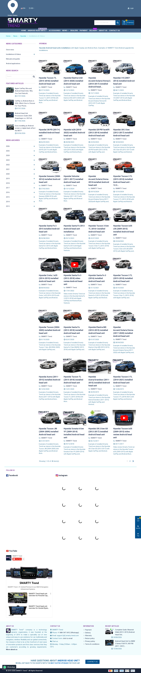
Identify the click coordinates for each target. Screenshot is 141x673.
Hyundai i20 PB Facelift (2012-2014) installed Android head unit (98, 132)
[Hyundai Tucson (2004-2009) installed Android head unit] (49, 316)
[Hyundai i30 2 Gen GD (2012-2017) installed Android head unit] (99, 418)
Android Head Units (37, 30)
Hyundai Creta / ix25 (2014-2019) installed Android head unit (48, 278)
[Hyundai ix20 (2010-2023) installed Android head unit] (74, 119)
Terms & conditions (92, 644)
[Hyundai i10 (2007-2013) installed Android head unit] (124, 67)
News (64, 31)
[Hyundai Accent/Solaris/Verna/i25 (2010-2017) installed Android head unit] (99, 67)
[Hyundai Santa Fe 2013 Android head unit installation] (74, 215)
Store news (10, 50)
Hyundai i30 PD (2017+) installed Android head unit (49, 132)
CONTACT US (55, 626)
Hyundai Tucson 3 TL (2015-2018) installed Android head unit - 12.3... (123, 180)
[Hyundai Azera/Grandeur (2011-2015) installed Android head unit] (99, 366)
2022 (8, 165)
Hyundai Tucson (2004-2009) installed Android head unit (49, 330)
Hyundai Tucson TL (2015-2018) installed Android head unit (48, 81)
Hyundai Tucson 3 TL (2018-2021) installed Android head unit (123, 380)
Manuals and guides (13, 59)
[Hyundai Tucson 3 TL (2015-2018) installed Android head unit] (124, 265)
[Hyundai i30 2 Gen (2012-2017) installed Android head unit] (124, 119)
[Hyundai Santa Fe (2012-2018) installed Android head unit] (74, 316)
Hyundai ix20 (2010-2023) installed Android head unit (74, 132)
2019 (8, 178)
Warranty (88, 636)
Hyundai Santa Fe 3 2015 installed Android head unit (49, 229)
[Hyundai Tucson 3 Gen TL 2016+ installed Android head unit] (99, 215)
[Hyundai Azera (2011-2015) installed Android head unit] (49, 366)
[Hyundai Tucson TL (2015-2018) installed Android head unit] (49, 67)
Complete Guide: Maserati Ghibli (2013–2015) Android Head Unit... (125, 632)
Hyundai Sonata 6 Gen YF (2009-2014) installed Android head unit (74, 433)
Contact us (114, 31)
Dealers (74, 31)
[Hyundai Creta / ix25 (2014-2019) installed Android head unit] (49, 265)
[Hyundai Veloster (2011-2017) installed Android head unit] (74, 165)
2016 (8, 192)
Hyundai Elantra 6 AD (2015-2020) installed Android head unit (73, 81)
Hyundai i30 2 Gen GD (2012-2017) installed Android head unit (98, 431)
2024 (8, 155)
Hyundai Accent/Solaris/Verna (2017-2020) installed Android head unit (123, 331)
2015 (8, 197)
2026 (8, 146)
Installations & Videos (13, 54)
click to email (67, 638)
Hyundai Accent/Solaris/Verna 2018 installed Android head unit (98, 180)
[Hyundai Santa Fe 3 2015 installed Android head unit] (49, 215)
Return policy (90, 638)
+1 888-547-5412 (64, 633)
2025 (8, 151)
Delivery (93, 30)
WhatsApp (11, 667)
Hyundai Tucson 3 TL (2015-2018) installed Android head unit (123, 278)
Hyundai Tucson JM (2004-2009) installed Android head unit (48, 431)
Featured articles (15, 83)
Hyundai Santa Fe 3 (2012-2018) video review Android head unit (73, 279)
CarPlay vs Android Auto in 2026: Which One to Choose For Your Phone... (25, 103)
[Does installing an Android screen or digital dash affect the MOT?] (10, 127)
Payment (84, 31)
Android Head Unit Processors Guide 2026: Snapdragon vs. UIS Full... (24, 115)
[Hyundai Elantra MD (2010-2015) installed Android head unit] (99, 316)
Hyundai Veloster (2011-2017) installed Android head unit (73, 179)
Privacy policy (90, 641)
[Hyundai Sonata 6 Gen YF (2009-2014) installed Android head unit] (74, 418)
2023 (8, 160)
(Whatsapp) (74, 633)
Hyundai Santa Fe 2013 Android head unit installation (74, 229)
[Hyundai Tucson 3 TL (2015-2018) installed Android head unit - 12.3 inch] (124, 165)
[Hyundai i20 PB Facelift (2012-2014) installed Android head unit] (99, 119)
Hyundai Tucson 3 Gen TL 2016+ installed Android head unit (98, 229)
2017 (8, 188)
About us (103, 31)
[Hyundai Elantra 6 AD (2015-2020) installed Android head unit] (74, 67)
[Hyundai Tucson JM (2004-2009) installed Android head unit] (49, 418)
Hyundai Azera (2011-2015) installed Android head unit (49, 380)
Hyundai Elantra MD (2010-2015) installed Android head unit (98, 330)
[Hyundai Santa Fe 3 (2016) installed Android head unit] (99, 265)
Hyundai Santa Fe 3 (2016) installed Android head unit (97, 278)
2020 (8, 174)
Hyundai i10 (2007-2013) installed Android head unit (124, 81)
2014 (8, 202)
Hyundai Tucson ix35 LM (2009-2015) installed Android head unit (123, 230)
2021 (8, 169)
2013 (8, 206)
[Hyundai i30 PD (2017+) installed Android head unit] (49, 119)
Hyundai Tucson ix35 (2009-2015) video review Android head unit (122, 433)
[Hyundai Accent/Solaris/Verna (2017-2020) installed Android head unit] (124, 316)
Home (23, 31)
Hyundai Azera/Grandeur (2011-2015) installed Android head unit (99, 381)
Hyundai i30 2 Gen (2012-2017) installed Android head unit (123, 132)
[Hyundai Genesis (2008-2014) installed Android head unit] (49, 165)
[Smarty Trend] (22, 23)
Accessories (54, 31)
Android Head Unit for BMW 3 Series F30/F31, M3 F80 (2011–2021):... (125, 643)
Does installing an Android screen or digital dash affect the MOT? (25, 128)
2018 (8, 183)
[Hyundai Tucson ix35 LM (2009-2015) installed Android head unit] (124, 215)
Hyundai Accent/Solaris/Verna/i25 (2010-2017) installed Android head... (99, 82)
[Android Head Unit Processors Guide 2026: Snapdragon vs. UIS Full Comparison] (10, 114)
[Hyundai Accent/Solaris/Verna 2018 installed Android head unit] (99, 165)
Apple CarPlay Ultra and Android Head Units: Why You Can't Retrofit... (24, 90)
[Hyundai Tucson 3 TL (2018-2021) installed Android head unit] (124, 366)
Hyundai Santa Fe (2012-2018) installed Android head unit (73, 330)
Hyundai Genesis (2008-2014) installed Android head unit (49, 179)
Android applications (13, 63)
